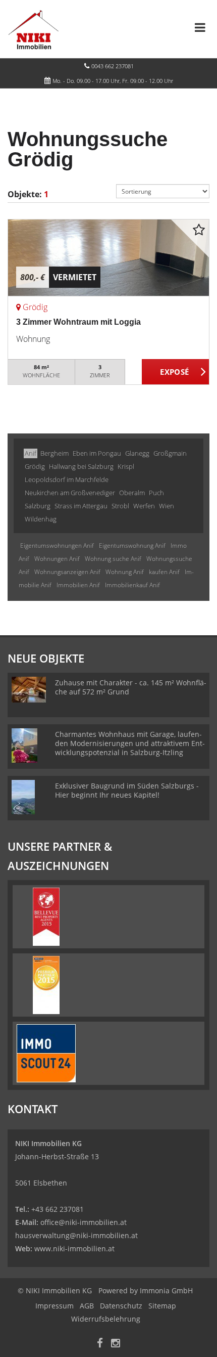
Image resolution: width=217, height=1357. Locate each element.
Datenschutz (121, 1305)
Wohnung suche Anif (113, 558)
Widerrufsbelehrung (105, 1319)
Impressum (54, 1305)
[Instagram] (115, 1344)
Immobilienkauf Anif (132, 585)
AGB (87, 1305)
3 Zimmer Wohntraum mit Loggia (78, 322)
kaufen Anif (164, 571)
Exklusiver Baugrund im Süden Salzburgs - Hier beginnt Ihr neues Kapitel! (127, 790)
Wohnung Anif (124, 571)
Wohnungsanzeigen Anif (67, 571)
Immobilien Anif (78, 585)
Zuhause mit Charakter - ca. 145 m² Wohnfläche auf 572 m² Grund (130, 687)
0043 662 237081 (112, 66)
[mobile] (200, 27)
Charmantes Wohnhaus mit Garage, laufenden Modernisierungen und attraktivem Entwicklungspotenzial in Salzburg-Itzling (130, 743)
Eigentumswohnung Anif (132, 545)
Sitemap (162, 1305)
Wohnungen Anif (57, 558)
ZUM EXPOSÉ (175, 372)
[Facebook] (100, 1344)
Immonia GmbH (166, 1290)
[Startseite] (33, 28)
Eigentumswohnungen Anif (57, 545)
